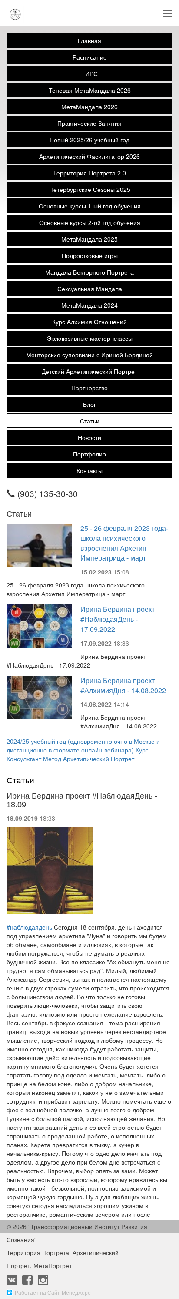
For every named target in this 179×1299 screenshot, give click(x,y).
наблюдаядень (29, 927)
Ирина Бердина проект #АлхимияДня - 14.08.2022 (123, 685)
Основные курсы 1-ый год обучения (90, 205)
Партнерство (89, 387)
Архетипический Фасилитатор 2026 (89, 156)
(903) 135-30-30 (47, 493)
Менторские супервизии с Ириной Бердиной (89, 354)
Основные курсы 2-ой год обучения (89, 222)
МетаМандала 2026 (89, 106)
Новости (89, 437)
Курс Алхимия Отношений (89, 321)
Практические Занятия (89, 123)
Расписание (90, 57)
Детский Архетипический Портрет (89, 371)
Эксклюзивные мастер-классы (90, 338)
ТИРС (89, 73)
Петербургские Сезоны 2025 (89, 189)
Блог (89, 404)
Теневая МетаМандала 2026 (90, 90)
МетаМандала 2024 (89, 305)
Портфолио (89, 454)
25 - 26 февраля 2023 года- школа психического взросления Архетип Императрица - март (124, 543)
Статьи (89, 420)
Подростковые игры (90, 255)
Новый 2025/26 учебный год (89, 139)
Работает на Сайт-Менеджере (53, 1292)
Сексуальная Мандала (89, 288)
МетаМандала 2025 (89, 239)
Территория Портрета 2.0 (89, 172)
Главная (89, 40)
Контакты (89, 470)
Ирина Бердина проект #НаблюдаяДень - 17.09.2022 (117, 619)
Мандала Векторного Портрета (89, 272)
